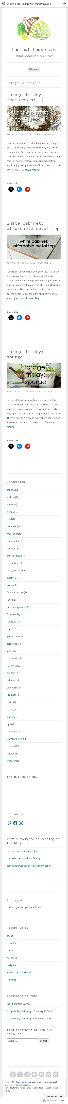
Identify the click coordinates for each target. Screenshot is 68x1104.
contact (11, 950)
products (13, 943)
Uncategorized (14, 738)
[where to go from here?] (48, 1074)
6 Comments (44, 263)
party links (12, 965)
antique (11, 497)
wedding (11, 760)
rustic (10, 702)
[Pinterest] (9, 823)
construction (13, 541)
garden (10, 629)
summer (11, 717)
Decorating (12, 563)
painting (11, 680)
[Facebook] (15, 823)
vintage (11, 753)
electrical (11, 577)
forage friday (13, 614)
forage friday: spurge (25, 354)
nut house (12, 658)
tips (9, 724)
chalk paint (12, 533)
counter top (13, 548)
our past (11, 672)
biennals (11, 511)
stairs (10, 709)
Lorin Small (33, 134)
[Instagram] (21, 823)
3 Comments (50, 134)
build (9, 519)
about (10, 935)
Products (11, 694)
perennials (12, 687)
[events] (41, 1074)
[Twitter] (20, 1074)
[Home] (34, 1074)
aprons (10, 504)
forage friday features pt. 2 (25, 97)
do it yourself (13, 570)
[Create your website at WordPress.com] (34, 3)
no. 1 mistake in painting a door (22, 851)
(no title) (11, 1003)
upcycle (11, 746)
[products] (56, 1074)
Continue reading (31, 169)
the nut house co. (34, 49)
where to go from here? (19, 972)
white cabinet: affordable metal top (33, 225)
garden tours (13, 636)
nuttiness (12, 665)
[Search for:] (23, 1040)
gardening (12, 643)
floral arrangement (16, 607)
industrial (11, 651)
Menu (35, 69)
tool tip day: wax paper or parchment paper (29, 865)
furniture (11, 621)
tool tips (11, 731)
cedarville (12, 526)
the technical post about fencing (24, 858)
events (10, 585)
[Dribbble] (27, 1074)
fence (10, 599)
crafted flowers (14, 555)
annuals (11, 489)
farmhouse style (15, 592)
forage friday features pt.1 (20, 1018)
